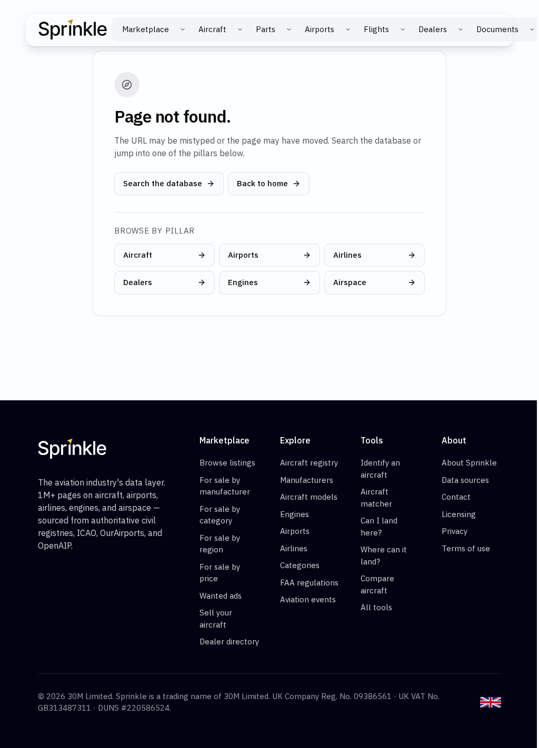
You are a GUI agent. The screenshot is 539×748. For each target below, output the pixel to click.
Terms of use (466, 548)
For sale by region (219, 544)
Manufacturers (306, 480)
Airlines (347, 255)
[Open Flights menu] (402, 29)
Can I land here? (379, 526)
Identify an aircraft (380, 469)
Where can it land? (384, 555)
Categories (300, 565)
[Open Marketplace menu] (182, 29)
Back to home (262, 183)
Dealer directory (229, 641)
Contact (456, 497)
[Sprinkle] (73, 29)
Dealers (432, 29)
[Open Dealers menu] (460, 29)
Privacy (454, 531)
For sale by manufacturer (224, 486)
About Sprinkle (469, 463)
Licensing (459, 514)
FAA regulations (309, 583)
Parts (265, 29)
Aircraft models (308, 497)
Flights (376, 29)
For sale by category (219, 515)
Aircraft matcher (376, 498)
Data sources (465, 480)
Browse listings (227, 463)
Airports (319, 29)
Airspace (349, 282)
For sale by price (219, 573)
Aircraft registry (309, 463)
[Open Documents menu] (532, 29)
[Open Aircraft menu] (240, 29)
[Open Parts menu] (289, 29)
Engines (243, 282)
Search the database (162, 183)
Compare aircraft (377, 584)
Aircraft (212, 29)
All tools (376, 607)
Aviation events (308, 599)
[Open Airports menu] (348, 29)
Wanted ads (220, 596)
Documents (497, 29)
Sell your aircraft (215, 619)
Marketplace (145, 29)
